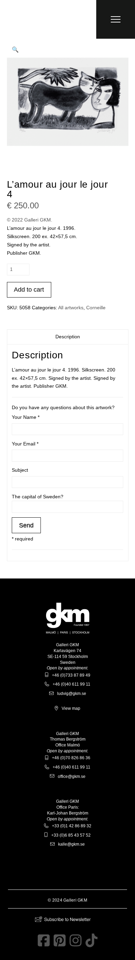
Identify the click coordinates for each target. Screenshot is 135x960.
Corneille (96, 307)
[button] (115, 19)
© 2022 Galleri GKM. (29, 220)
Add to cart (29, 289)
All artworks (70, 307)
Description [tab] (67, 336)
